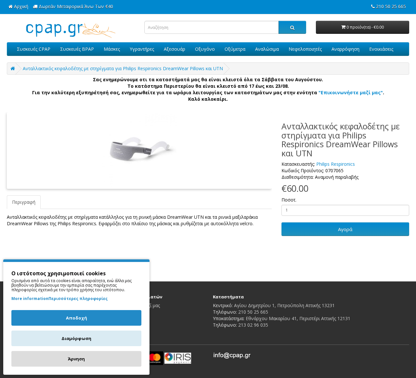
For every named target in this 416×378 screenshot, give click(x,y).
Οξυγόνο (205, 49)
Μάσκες (112, 49)
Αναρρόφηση (345, 49)
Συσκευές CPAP (33, 49)
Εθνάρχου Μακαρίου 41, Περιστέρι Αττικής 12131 (298, 318)
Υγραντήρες (142, 49)
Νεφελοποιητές (305, 49)
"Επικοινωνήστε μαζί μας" (350, 92)
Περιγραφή (23, 202)
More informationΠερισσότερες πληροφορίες (59, 298)
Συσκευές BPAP (77, 49)
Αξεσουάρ (174, 49)
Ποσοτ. (288, 200)
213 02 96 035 (253, 325)
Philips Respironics (335, 164)
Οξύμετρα (235, 49)
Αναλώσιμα (267, 49)
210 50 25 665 (253, 312)
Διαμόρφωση (76, 338)
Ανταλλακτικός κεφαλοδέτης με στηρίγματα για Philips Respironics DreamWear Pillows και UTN (123, 68)
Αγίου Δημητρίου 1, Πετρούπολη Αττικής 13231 (284, 305)
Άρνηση (76, 359)
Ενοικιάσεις (381, 49)
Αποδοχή (76, 318)
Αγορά (345, 229)
